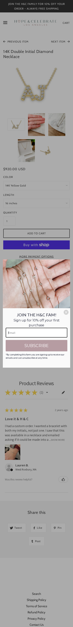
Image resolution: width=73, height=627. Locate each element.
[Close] (66, 312)
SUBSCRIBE (36, 345)
